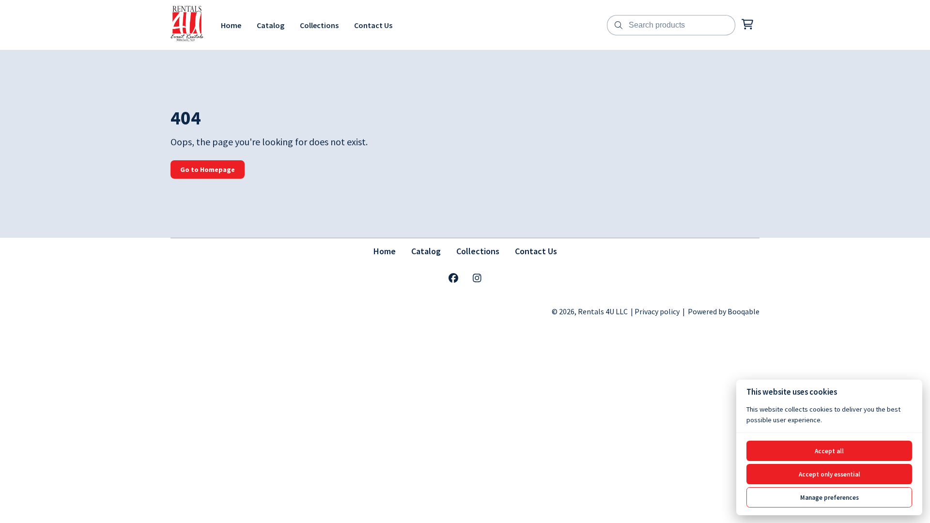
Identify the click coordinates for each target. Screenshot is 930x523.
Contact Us (536, 251)
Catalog (426, 251)
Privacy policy (657, 311)
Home (384, 251)
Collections (477, 251)
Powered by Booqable (724, 311)
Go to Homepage (207, 169)
